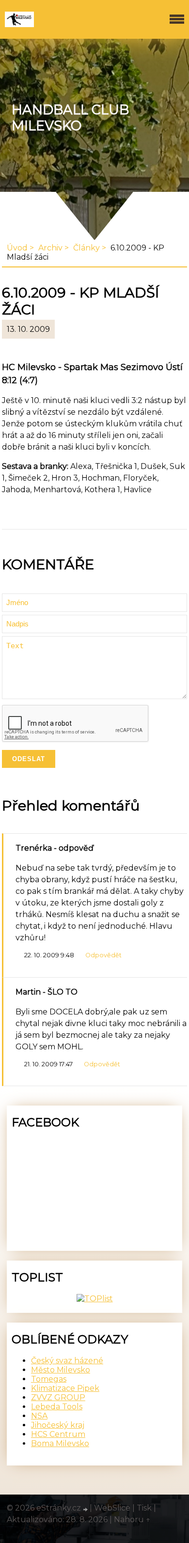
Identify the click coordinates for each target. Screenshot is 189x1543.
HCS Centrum (58, 1434)
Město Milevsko (60, 1369)
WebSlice (112, 1507)
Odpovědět (103, 955)
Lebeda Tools (56, 1406)
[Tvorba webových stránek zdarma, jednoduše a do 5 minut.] (86, 1509)
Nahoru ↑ (132, 1519)
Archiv (50, 247)
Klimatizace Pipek (65, 1388)
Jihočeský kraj (57, 1425)
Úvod (17, 247)
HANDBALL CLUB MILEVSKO (70, 118)
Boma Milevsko (60, 1443)
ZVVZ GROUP (58, 1397)
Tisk (144, 1507)
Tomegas (48, 1379)
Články (86, 247)
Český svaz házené (67, 1360)
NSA (39, 1415)
